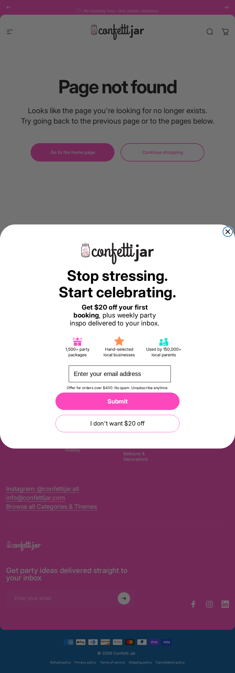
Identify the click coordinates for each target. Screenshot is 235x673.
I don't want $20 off (117, 423)
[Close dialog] (228, 232)
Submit (117, 401)
